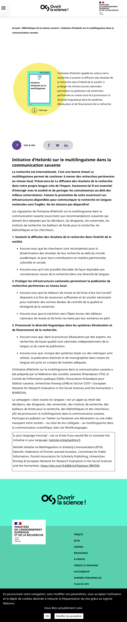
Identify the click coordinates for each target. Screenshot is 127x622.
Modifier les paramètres (69, 616)
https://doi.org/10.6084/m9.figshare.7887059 (70, 465)
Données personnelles (88, 577)
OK (47, 616)
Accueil (16, 28)
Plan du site (81, 583)
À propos (79, 559)
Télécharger (42, 110)
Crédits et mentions (86, 565)
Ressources (81, 552)
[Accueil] (54, 8)
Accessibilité (82, 571)
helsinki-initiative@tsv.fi (64, 440)
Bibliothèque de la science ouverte (40, 28)
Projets (78, 534)
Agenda (78, 546)
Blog (77, 540)
